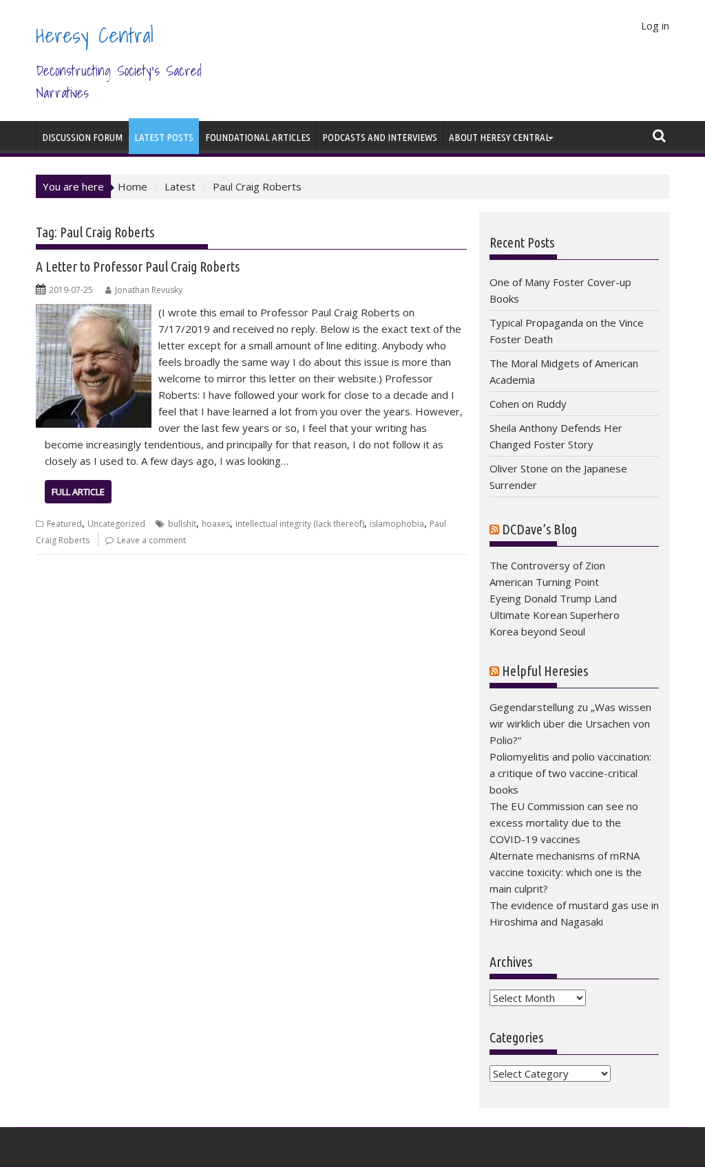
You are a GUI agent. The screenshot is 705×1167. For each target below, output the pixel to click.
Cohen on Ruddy (528, 404)
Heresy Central (95, 35)
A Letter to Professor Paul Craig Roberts (138, 266)
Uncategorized (116, 524)
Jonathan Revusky (148, 290)
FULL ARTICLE (78, 492)
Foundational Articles (258, 137)
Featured (64, 524)
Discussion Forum (82, 137)
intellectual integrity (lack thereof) (299, 524)
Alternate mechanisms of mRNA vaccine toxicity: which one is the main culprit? (566, 872)
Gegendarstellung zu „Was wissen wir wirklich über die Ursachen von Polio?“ (570, 723)
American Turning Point (544, 582)
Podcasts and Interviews (379, 137)
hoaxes (216, 524)
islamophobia (397, 524)
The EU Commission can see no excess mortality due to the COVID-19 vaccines (564, 822)
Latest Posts (163, 137)
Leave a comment (151, 540)
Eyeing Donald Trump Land (553, 598)
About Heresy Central (499, 137)
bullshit (182, 524)
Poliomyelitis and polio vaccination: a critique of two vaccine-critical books (570, 773)
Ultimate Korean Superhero (555, 615)
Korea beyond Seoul (537, 631)
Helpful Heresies (545, 671)
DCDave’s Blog (539, 529)
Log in (655, 25)
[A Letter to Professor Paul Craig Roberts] (93, 312)
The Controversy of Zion (547, 565)
